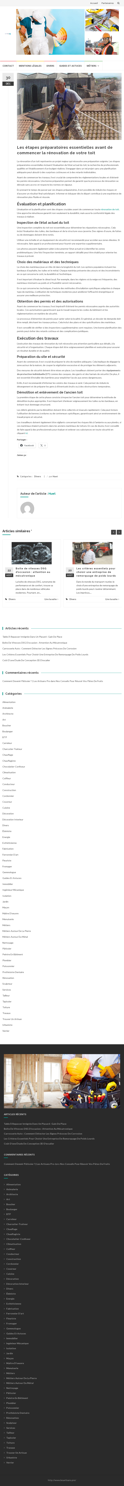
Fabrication (8, 848)
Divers (50, 65)
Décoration (8, 813)
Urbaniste (7, 1024)
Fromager (7, 866)
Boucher (6, 725)
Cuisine (6, 807)
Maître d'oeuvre (10, 913)
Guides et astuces (70, 65)
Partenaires (108, 3)
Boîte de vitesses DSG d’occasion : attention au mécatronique (33, 572)
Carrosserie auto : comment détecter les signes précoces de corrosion (39, 648)
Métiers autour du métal (15, 936)
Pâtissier (6, 948)
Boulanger (7, 731)
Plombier (6, 960)
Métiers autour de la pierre (16, 931)
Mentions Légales (30, 65)
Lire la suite (51, 599)
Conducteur (8, 784)
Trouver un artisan (12, 1019)
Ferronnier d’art (10, 854)
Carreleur (7, 743)
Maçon (5, 907)
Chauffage (7, 754)
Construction (9, 790)
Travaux (6, 1013)
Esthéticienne (9, 842)
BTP (4, 737)
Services (6, 989)
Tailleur (6, 995)
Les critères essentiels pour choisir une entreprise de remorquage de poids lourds (96, 572)
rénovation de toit (110, 209)
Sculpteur (7, 983)
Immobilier (7, 884)
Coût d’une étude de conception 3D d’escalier (26, 660)
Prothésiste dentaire (13, 972)
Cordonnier (8, 796)
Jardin (5, 901)
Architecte (7, 713)
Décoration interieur (12, 819)
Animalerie (7, 707)
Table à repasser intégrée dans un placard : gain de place (32, 636)
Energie (6, 837)
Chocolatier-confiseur (13, 766)
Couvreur (7, 801)
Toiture (6, 1007)
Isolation (6, 895)
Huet (55, 476)
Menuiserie (8, 919)
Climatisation (9, 772)
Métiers (91, 65)
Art (4, 719)
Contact (8, 65)
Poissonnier (8, 966)
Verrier (5, 1030)
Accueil (94, 3)
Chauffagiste (9, 760)
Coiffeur (6, 778)
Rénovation (8, 978)
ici (27, 433)
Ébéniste (6, 831)
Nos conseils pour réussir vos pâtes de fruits (79, 681)
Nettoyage (7, 942)
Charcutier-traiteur (12, 749)
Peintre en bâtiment (12, 954)
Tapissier (6, 1001)
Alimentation (9, 702)
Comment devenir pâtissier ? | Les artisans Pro (26, 681)
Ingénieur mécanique (13, 889)
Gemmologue (9, 872)
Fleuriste (6, 860)
